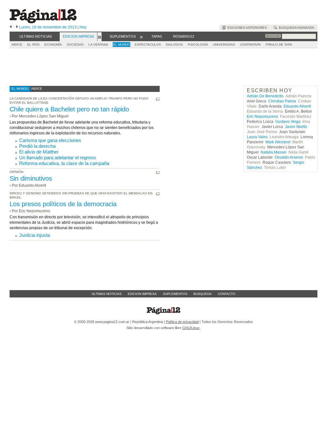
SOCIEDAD (75, 44)
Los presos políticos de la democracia (63, 203)
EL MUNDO (121, 44)
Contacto (226, 294)
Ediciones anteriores (246, 27)
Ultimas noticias (107, 294)
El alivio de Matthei (38, 151)
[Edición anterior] (11, 27)
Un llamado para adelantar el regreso (57, 157)
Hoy (83, 27)
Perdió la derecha (37, 146)
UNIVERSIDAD (224, 44)
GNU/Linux (191, 328)
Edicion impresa (142, 294)
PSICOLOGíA (198, 44)
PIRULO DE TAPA (279, 44)
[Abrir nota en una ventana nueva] (158, 99)
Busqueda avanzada (295, 27)
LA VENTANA (98, 44)
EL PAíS (33, 44)
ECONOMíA (53, 44)
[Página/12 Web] (43, 21)
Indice (16, 44)
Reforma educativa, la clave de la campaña (64, 163)
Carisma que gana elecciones (50, 140)
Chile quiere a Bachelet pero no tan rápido (69, 109)
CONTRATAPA (250, 44)
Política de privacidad (182, 322)
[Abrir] (99, 36)
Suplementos (175, 294)
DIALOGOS (174, 44)
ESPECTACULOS (148, 44)
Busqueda (203, 294)
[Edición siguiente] (17, 27)
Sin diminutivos (31, 178)
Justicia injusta (34, 235)
